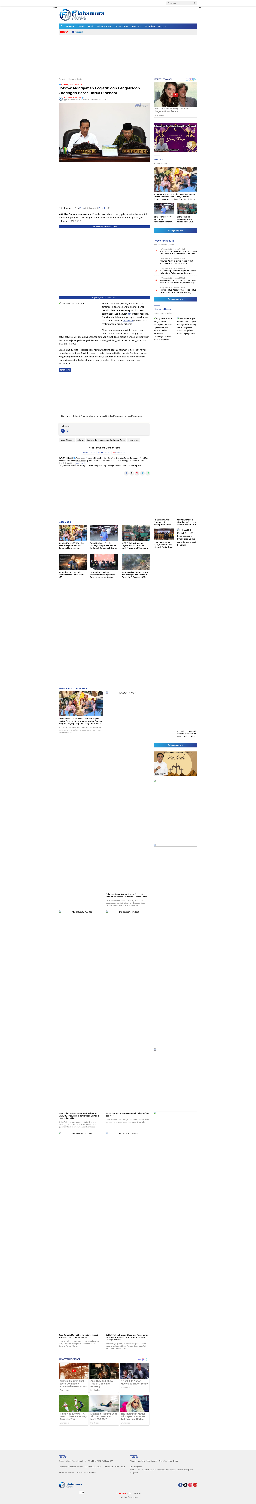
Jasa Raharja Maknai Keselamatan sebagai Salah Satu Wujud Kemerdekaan (102, 574)
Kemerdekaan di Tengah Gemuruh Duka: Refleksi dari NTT (71, 574)
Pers (81, 208)
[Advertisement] (46, 46)
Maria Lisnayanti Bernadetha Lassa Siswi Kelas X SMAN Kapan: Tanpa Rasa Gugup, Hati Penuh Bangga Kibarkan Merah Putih (178, 281)
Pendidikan (150, 26)
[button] (194, 3)
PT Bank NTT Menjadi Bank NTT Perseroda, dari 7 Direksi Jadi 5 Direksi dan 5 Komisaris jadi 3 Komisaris (186, 733)
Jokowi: (80, 440)
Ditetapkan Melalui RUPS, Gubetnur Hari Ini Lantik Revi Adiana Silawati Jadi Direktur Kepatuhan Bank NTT (163, 545)
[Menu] (60, 3)
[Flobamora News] (82, 14)
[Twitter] (185, 1485)
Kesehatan (136, 26)
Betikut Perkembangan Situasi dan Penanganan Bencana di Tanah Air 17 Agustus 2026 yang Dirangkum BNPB (135, 574)
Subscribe (118, 452)
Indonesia (128, 320)
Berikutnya (65, 370)
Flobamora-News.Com (72, 98)
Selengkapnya (174, 230)
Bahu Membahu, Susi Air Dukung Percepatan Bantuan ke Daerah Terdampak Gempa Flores (103, 545)
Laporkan (88, 452)
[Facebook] (180, 1485)
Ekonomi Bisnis (121, 26)
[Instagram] (190, 1485)
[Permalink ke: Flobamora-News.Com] (61, 98)
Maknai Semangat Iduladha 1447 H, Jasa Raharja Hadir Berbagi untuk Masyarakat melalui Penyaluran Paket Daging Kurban (187, 522)
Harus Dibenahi (66, 440)
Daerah (81, 26)
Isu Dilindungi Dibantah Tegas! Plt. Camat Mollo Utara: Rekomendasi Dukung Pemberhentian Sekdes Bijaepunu (178, 271)
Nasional (70, 26)
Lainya (161, 26)
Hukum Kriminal (104, 26)
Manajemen (134, 440)
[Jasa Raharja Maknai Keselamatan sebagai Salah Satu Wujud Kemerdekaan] (104, 562)
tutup (55, 7)
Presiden (102, 208)
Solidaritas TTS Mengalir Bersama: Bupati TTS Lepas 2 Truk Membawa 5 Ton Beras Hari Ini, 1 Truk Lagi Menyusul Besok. (178, 252)
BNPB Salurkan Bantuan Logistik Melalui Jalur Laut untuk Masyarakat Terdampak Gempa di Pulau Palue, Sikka (135, 545)
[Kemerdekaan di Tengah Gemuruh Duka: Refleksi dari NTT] (73, 562)
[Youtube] (195, 1485)
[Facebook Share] (126, 473)
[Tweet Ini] (132, 473)
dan (129, 313)
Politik (90, 26)
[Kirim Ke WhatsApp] (148, 473)
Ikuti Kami (103, 452)
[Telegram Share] (142, 473)
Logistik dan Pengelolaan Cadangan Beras (106, 440)
